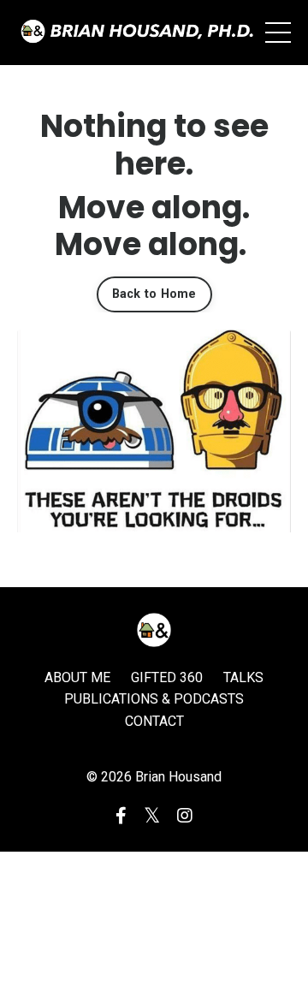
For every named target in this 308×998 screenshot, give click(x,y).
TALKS (243, 677)
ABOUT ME (77, 677)
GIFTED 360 (167, 677)
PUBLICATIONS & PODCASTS (154, 699)
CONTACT (154, 721)
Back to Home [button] (154, 294)
